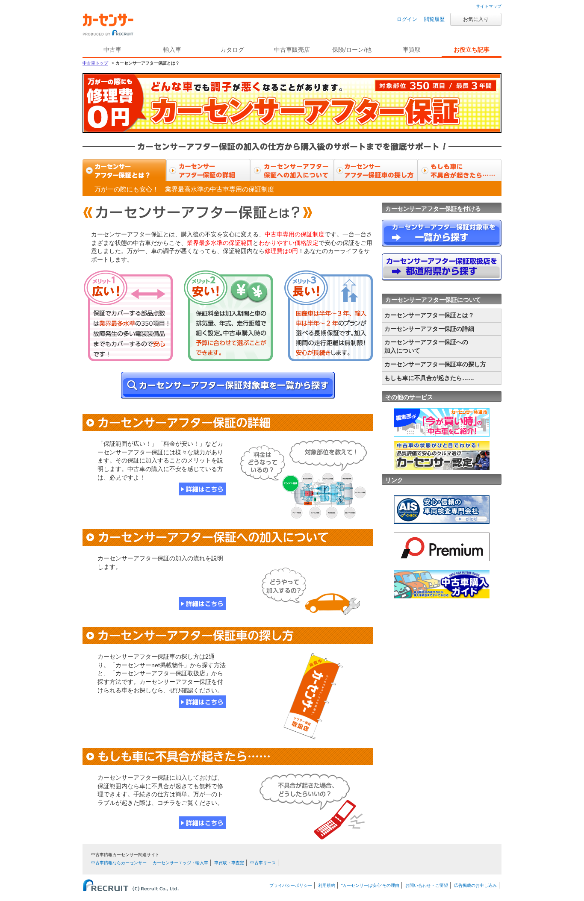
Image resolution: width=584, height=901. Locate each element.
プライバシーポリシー (290, 885)
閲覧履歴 (434, 19)
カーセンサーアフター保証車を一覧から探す (228, 385)
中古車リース (263, 862)
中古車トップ (95, 63)
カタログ (232, 49)
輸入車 (172, 49)
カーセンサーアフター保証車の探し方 (376, 171)
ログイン (407, 19)
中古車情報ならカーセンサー (119, 862)
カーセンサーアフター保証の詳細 (208, 171)
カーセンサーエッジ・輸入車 (180, 862)
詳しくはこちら (202, 489)
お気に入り (476, 19)
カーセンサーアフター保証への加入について (292, 171)
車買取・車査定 (229, 862)
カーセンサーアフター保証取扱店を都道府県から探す (441, 267)
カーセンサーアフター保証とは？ (124, 171)
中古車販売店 (292, 49)
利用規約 (326, 885)
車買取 (412, 49)
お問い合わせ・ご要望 (426, 885)
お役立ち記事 (472, 49)
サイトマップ (488, 6)
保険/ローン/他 (352, 49)
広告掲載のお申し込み (475, 885)
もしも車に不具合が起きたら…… (459, 171)
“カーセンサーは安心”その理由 (370, 885)
